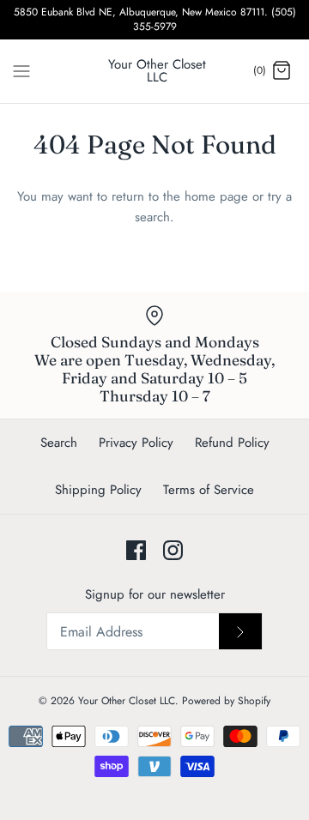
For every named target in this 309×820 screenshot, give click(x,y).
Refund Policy (232, 442)
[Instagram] (173, 550)
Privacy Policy (136, 442)
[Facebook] (136, 550)
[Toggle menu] (21, 70)
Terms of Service (208, 489)
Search (58, 442)
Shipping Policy (98, 489)
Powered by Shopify (226, 700)
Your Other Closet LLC (126, 700)
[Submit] (240, 631)
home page (216, 196)
